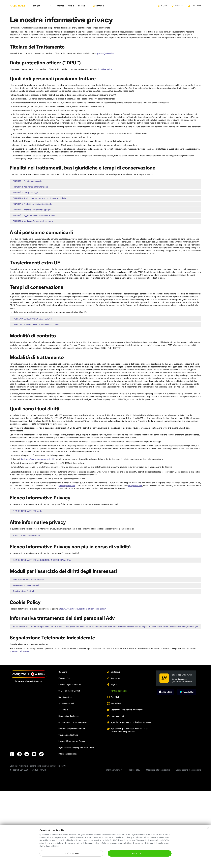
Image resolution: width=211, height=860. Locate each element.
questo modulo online (19, 651)
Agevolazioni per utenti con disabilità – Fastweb (131, 722)
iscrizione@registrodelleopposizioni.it (37, 459)
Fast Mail (115, 697)
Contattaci (115, 672)
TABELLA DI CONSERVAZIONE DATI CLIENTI (32, 319)
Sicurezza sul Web (66, 703)
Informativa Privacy (114, 770)
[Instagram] (19, 754)
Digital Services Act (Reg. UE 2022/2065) (76, 747)
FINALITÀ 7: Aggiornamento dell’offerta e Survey (34, 215)
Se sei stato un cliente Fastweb (26, 585)
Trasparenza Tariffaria (68, 735)
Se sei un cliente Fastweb (23, 591)
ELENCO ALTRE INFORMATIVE (26, 535)
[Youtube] (34, 754)
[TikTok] (41, 754)
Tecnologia (63, 710)
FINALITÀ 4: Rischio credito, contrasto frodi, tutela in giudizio (39, 198)
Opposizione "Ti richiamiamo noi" (73, 722)
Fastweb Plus (64, 678)
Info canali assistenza (68, 754)
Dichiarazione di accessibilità (188, 770)
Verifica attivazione (119, 691)
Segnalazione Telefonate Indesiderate (127, 710)
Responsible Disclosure (68, 716)
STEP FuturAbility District (69, 691)
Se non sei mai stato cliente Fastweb (28, 579)
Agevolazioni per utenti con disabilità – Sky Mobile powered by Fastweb (129, 730)
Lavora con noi (117, 716)
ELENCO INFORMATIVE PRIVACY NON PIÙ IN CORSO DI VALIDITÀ (42, 560)
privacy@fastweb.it (105, 53)
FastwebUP (116, 703)
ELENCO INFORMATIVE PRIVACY (27, 511)
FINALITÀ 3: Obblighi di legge (25, 192)
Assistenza (115, 678)
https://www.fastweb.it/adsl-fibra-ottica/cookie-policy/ (82, 609)
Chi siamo (62, 672)
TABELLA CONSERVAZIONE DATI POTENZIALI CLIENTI (37, 324)
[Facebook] (12, 754)
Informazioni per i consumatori (71, 728)
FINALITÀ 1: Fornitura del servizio (27, 181)
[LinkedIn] (26, 754)
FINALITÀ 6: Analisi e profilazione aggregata (32, 210)
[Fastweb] (20, 5)
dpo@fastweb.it (105, 69)
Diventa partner (65, 697)
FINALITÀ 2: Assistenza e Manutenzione (30, 187)
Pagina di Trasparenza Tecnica (71, 741)
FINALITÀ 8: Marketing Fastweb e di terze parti (33, 221)
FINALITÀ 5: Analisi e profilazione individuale (32, 204)
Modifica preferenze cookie (158, 770)
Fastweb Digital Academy (69, 684)
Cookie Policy (134, 770)
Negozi (114, 684)
